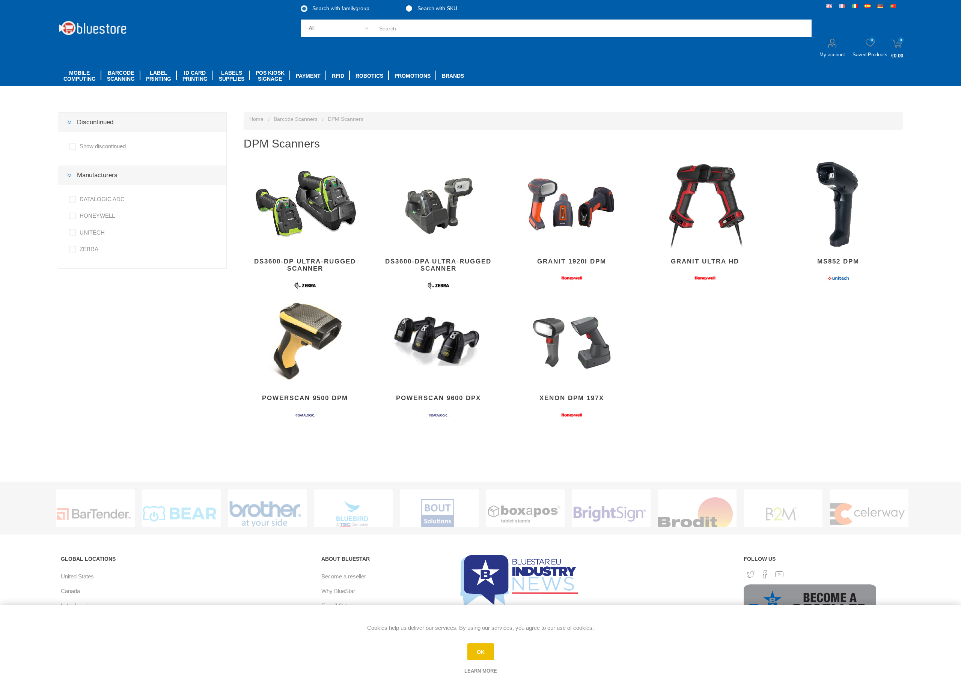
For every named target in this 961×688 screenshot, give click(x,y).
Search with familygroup (340, 8)
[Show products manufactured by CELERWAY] (867, 514)
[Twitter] (751, 575)
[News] (520, 580)
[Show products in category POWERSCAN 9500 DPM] (305, 341)
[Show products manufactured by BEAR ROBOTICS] (179, 514)
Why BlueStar (338, 591)
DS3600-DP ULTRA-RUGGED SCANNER (305, 265)
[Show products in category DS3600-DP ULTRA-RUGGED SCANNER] (305, 204)
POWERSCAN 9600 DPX (438, 398)
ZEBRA (89, 249)
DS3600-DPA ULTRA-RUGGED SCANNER (438, 265)
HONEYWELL (97, 215)
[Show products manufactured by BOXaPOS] (523, 514)
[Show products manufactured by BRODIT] (695, 514)
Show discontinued (103, 146)
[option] (96, 508)
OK (481, 652)
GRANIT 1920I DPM (571, 261)
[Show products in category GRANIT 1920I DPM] (571, 204)
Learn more (480, 671)
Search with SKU (436, 8)
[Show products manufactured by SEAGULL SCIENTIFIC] (93, 514)
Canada (70, 591)
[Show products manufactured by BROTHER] (265, 514)
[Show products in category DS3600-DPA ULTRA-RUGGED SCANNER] (438, 204)
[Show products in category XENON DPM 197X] (571, 341)
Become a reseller (343, 576)
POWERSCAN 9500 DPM (305, 398)
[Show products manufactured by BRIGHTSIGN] (609, 514)
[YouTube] (779, 574)
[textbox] (593, 28)
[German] (880, 6)
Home (256, 119)
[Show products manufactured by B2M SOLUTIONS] (781, 514)
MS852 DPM (838, 261)
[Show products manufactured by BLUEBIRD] (351, 514)
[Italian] (855, 6)
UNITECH (92, 232)
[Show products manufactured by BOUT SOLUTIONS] (437, 514)
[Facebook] (765, 574)
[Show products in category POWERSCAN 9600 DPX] (438, 341)
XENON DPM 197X (571, 398)
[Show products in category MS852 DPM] (838, 204)
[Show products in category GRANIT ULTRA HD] (704, 204)
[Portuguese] (893, 6)
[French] (842, 6)
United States (77, 576)
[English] (829, 6)
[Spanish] (868, 6)
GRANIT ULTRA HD (705, 261)
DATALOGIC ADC (102, 199)
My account (832, 54)
